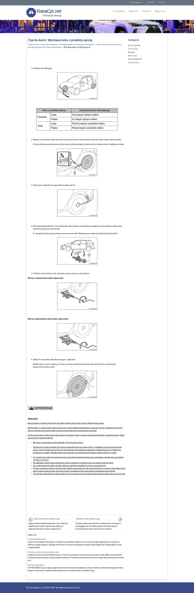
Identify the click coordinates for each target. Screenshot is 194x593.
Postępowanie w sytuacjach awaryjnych (77, 44)
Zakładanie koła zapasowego (87, 519)
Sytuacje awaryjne (49, 44)
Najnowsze (133, 11)
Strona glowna (136, 2)
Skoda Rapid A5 (135, 59)
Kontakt (150, 2)
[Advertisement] (77, 57)
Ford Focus (133, 49)
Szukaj (162, 2)
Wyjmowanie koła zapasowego (47, 519)
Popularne (146, 11)
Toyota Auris (33, 44)
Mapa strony (160, 11)
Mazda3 (131, 52)
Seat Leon (132, 56)
